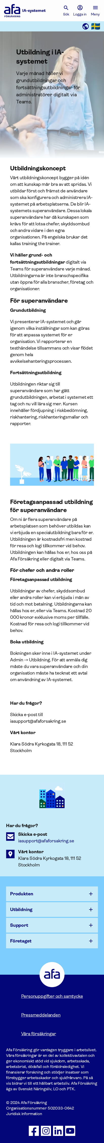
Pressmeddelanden (41, 1015)
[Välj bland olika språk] (91, 26)
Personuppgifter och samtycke (52, 996)
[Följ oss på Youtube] (70, 1131)
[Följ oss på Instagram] (46, 1131)
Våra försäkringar (38, 1033)
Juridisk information (24, 1113)
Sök (66, 14)
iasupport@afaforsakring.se (46, 840)
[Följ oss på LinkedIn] (58, 1131)
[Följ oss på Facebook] (34, 1131)
